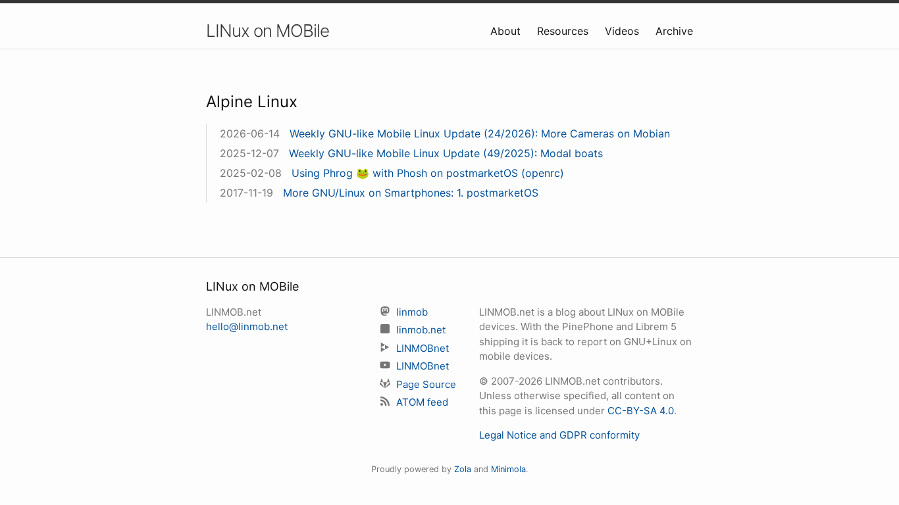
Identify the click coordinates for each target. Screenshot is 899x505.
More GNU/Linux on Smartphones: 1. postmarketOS (410, 192)
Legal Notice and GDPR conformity (559, 435)
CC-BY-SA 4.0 (640, 410)
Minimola (508, 469)
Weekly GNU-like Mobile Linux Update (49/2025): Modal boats (446, 153)
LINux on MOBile (267, 30)
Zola (462, 469)
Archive (674, 30)
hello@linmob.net (247, 326)
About (507, 30)
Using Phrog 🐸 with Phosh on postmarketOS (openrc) (428, 173)
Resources (564, 30)
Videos (623, 30)
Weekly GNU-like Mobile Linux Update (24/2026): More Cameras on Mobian (480, 133)
